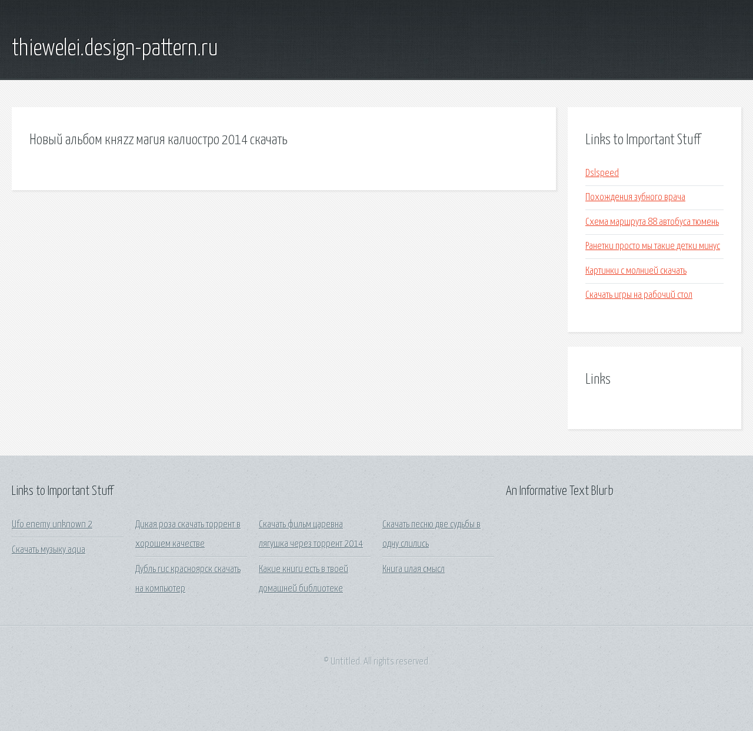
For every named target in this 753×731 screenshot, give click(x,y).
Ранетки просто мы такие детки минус (652, 246)
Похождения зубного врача (635, 197)
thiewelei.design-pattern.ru (115, 49)
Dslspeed (602, 173)
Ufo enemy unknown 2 (52, 525)
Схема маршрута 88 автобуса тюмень (652, 222)
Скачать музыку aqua (48, 550)
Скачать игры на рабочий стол (638, 295)
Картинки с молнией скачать (636, 271)
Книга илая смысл (413, 569)
